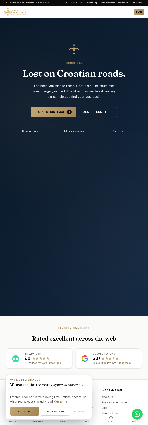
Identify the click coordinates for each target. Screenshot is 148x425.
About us (118, 131)
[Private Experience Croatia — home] (15, 12)
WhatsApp (92, 2)
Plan (139, 12)
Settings (79, 411)
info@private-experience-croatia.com (121, 2)
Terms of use (110, 413)
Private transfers (74, 131)
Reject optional (55, 411)
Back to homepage (50, 112)
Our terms (61, 401)
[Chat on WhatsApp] (137, 414)
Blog (105, 407)
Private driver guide (114, 402)
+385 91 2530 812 (73, 2)
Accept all (24, 411)
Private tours (30, 131)
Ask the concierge (97, 112)
